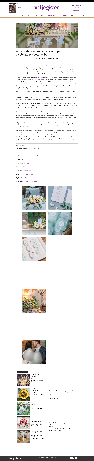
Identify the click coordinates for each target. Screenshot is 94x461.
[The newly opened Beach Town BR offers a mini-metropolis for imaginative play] (23, 436)
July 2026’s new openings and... (35, 389)
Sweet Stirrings (24, 167)
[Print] (51, 61)
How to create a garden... (35, 404)
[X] (45, 61)
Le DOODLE (27, 163)
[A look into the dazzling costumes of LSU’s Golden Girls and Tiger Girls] (23, 380)
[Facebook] (74, 8)
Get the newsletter (21, 5)
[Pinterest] (48, 61)
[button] (83, 15)
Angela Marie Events (38, 79)
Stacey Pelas (24, 178)
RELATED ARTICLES (22, 372)
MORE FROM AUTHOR (33, 372)
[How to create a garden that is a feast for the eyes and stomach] (23, 408)
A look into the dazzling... (35, 375)
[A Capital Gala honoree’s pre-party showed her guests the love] (23, 422)
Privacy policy (47, 458)
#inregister (76, 10)
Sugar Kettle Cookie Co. (27, 170)
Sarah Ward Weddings (31, 181)
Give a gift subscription (20, 8)
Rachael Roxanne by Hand (27, 152)
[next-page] (20, 445)
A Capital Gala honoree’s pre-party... (37, 418)
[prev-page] (18, 445)
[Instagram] (78, 8)
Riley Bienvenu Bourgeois (52, 58)
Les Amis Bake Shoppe (29, 174)
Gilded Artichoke (26, 159)
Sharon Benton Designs (43, 155)
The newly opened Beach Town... (36, 432)
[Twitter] (76, 8)
